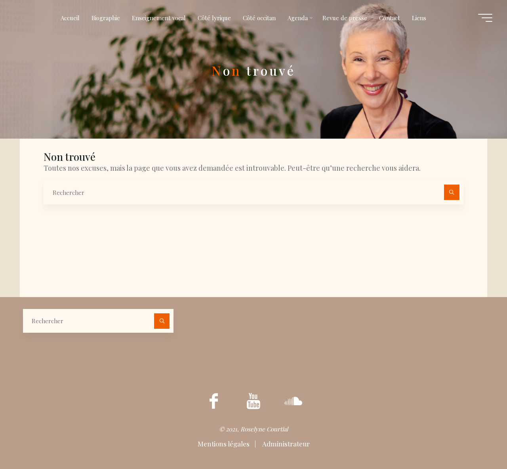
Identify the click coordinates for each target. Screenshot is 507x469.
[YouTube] (253, 401)
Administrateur (285, 443)
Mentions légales (224, 443)
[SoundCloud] (293, 401)
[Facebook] (214, 401)
